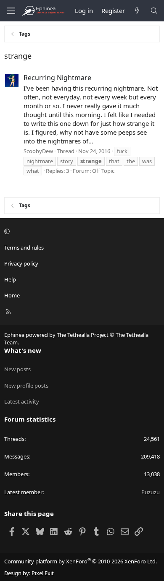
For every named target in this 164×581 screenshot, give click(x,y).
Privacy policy (21, 263)
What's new (22, 350)
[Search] (154, 10)
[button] (80, 231)
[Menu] (11, 11)
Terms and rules (24, 247)
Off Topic (103, 171)
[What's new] (137, 10)
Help (10, 279)
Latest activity (21, 401)
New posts (17, 369)
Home (12, 295)
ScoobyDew (38, 151)
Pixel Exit (43, 573)
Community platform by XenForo (80, 561)
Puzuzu (150, 492)
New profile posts (26, 385)
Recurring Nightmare (57, 77)
